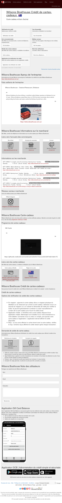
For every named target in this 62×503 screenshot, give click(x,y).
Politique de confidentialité (21, 483)
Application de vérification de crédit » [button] (12, 65)
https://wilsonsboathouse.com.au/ (10, 79)
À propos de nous (5, 483)
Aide (12, 483)
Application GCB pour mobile (19, 219)
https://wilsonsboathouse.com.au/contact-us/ (39, 180)
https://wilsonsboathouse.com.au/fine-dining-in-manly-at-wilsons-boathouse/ (22, 186)
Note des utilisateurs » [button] (39, 55)
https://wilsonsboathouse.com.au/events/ (38, 163)
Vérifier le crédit (27, 2)
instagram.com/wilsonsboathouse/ (10, 206)
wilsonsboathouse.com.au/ (10, 150)
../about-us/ (31, 150)
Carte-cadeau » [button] (7, 55)
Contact (51, 2)
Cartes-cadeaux (17, 2)
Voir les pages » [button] (37, 45)
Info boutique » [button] (6, 45)
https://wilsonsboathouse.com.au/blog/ (46, 175)
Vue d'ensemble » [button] (38, 35)
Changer (59, 483)
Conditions (31, 483)
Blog (46, 2)
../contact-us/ (51, 150)
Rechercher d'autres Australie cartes (50, 69)
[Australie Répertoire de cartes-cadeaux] (20, 15)
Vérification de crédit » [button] (8, 35)
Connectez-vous (56, 6)
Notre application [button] (38, 2)
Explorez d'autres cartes (31, 277)
